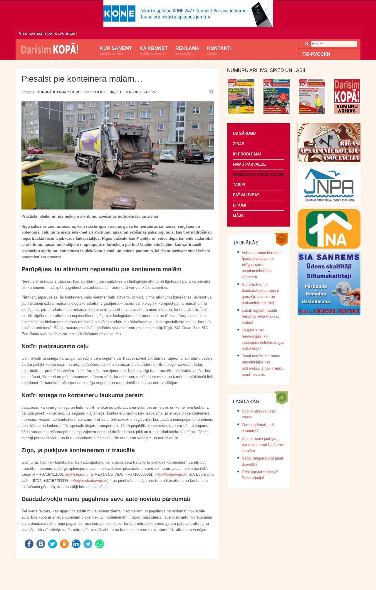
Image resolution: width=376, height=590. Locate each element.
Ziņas (238, 144)
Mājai (239, 215)
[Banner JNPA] (329, 204)
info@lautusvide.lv (170, 474)
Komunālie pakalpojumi (58, 92)
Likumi (239, 205)
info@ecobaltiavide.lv (89, 480)
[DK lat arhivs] (347, 114)
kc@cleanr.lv (77, 474)
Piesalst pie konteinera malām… (82, 78)
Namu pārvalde (249, 164)
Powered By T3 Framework (188, 578)
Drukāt (211, 91)
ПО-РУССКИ (316, 54)
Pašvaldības (246, 195)
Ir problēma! (247, 154)
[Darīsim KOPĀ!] (56, 49)
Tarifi (239, 184)
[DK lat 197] (312, 114)
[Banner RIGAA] (329, 161)
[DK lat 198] (277, 114)
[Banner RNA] (329, 247)
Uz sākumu (244, 133)
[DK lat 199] (241, 114)
